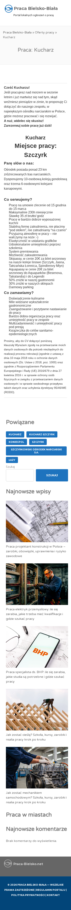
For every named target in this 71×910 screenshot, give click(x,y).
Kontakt (53, 895)
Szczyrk (38, 441)
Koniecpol (16, 441)
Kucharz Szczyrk (42, 434)
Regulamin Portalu (50, 889)
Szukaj (10, 467)
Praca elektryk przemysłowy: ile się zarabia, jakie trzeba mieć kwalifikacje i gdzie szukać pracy (34, 614)
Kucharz (15, 434)
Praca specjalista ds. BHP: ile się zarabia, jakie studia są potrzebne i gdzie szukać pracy (35, 677)
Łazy (12, 459)
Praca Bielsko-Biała (17, 32)
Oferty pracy (44, 32)
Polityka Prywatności (28, 895)
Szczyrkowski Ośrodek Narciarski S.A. (36, 451)
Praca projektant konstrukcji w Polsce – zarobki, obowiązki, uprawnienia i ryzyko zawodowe (36, 551)
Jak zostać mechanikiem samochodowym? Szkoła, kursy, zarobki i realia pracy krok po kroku (36, 797)
